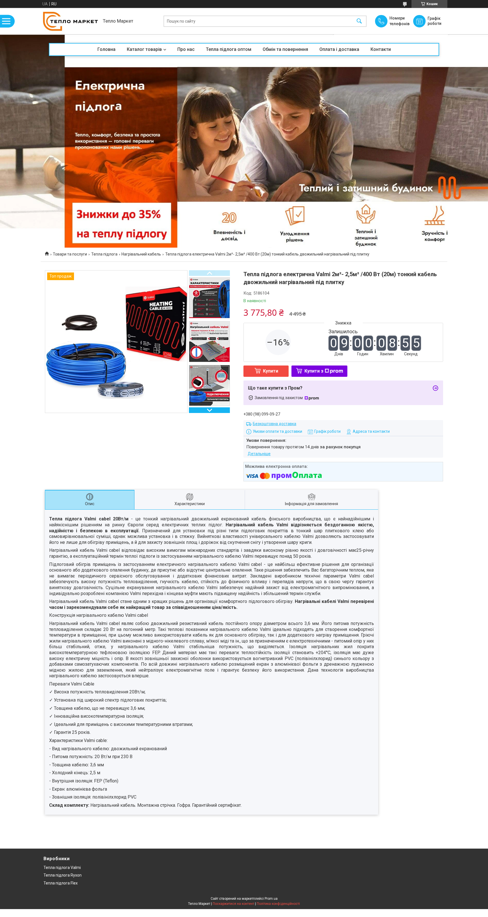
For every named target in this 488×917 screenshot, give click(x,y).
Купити (270, 371)
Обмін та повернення (285, 49)
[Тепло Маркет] (70, 21)
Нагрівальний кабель (141, 254)
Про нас (186, 49)
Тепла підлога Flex (60, 883)
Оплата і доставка (339, 49)
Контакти (381, 49)
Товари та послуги (70, 254)
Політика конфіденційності (278, 904)
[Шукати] (359, 21)
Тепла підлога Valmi (62, 867)
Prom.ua (271, 899)
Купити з (313, 371)
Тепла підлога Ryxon (62, 875)
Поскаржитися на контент (233, 904)
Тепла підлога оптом (228, 49)
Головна (106, 49)
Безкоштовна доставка (274, 423)
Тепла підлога (104, 254)
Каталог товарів (144, 49)
